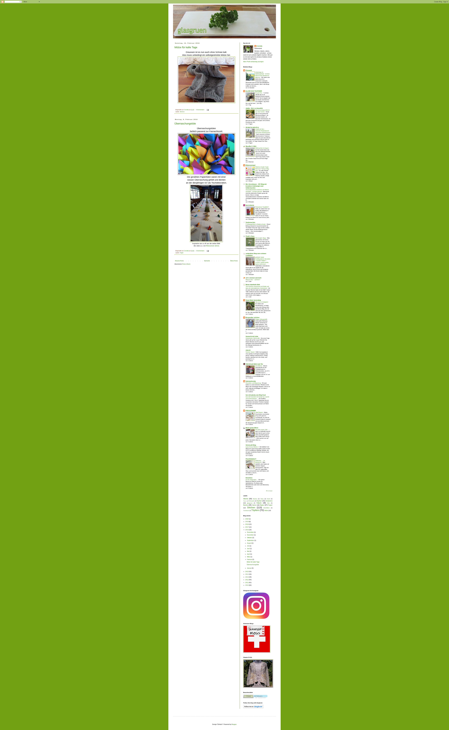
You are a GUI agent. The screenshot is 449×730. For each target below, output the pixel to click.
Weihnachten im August (262, 148)
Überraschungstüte (185, 123)
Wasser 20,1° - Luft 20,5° (253, 279)
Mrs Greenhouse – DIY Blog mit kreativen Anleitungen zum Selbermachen (256, 186)
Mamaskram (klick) (212, 246)
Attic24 (248, 350)
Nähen (254, 505)
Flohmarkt (251, 501)
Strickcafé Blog (251, 445)
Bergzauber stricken (252, 317)
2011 (247, 582)
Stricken (182, 111)
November (250, 535)
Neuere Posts (179, 261)
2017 (247, 527)
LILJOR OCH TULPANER (254, 91)
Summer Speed (250, 352)
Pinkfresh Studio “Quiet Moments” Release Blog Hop (262, 168)
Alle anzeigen (269, 490)
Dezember (250, 532)
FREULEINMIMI (251, 410)
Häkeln (259, 503)
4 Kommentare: (200, 109)
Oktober (249, 537)
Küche (245, 505)
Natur (262, 505)
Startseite (207, 261)
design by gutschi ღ (252, 127)
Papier (181, 252)
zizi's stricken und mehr (253, 278)
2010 (247, 585)
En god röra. (259, 93)
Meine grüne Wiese (252, 428)
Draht (268, 498)
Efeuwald (249, 70)
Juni (248, 548)
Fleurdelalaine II (251, 459)
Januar (249, 568)
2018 (247, 524)
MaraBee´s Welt (251, 146)
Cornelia (259, 46)
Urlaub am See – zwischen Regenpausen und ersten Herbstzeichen (262, 130)
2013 (247, 577)
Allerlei (245, 499)
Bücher (255, 498)
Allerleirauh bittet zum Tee (254, 364)
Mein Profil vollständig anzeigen (253, 61)
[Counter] (255, 697)
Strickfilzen (266, 507)
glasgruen (250, 503)
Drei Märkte (258, 366)
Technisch (246, 510)
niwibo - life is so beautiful (254, 108)
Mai (248, 551)
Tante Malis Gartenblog (253, 300)
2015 (247, 571)
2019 (247, 521)
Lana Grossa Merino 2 (252, 447)
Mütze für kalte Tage (185, 47)
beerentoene (250, 205)
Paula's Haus (250, 236)
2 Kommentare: (200, 250)
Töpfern (255, 510)
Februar (249, 559)
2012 (247, 580)
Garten (259, 501)
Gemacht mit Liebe (252, 336)
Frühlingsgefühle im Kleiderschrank (256, 224)
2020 (247, 519)
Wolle (266, 510)
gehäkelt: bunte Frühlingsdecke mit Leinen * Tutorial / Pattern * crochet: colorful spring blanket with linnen (262, 260)
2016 (247, 530)
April (248, 554)
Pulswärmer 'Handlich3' (262, 207)
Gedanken (269, 501)
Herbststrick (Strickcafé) (253, 338)
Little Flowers (259, 412)
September (250, 540)
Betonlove (249, 478)
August (249, 543)
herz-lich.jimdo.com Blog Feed (256, 395)
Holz (268, 503)
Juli (248, 546)
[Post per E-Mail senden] (207, 109)
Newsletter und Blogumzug (253, 383)
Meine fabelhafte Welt (253, 284)
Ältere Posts (234, 261)
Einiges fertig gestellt (261, 319)
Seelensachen (250, 222)
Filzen (244, 501)
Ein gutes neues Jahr (261, 429)
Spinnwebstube (251, 381)
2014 (247, 574)
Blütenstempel (250, 165)
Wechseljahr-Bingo (260, 238)
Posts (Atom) (186, 264)
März (248, 557)
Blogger (234, 724)
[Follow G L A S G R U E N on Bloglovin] (253, 708)
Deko (262, 498)
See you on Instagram (261, 302)
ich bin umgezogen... (252, 479)
